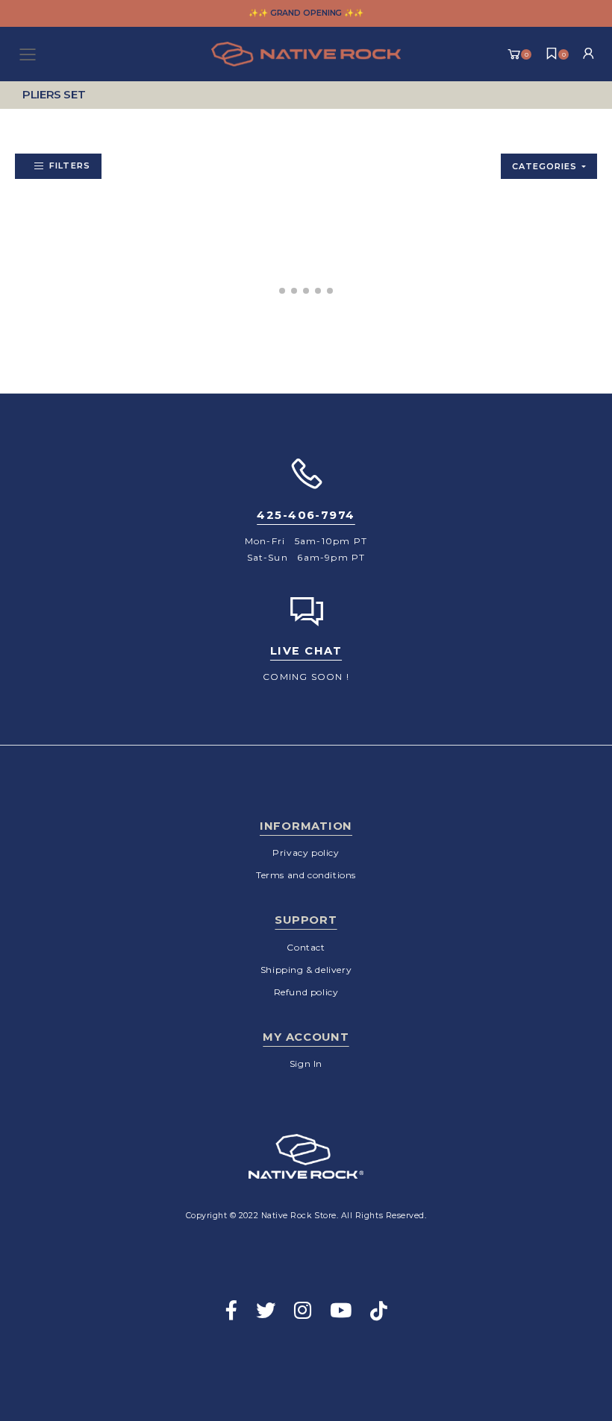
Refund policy (306, 992)
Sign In (306, 1063)
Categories (545, 166)
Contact (306, 947)
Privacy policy (305, 852)
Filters (69, 165)
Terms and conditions (306, 874)
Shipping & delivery (306, 969)
